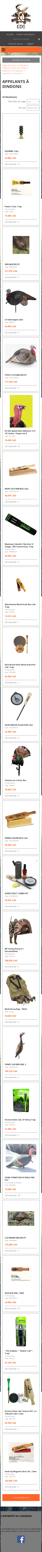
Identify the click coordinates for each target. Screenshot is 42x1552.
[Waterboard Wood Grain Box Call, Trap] (21, 585)
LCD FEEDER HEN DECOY (15, 1238)
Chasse (5, 68)
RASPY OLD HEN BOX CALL (17, 488)
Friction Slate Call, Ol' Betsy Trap (20, 1119)
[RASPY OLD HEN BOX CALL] (21, 469)
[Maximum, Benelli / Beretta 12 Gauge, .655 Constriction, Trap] (21, 525)
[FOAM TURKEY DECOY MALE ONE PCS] (21, 1158)
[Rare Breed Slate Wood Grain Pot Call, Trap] (21, 645)
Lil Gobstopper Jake (14, 319)
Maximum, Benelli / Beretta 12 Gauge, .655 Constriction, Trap (19, 545)
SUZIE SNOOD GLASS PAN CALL (19, 725)
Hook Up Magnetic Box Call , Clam (21, 1471)
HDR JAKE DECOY (12, 264)
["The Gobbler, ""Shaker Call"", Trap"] (21, 1332)
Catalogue (22, 65)
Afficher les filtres (21, 60)
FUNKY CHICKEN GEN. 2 (15, 1064)
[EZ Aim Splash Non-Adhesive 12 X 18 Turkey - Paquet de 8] (21, 411)
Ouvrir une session (26, 34)
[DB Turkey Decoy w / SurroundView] (21, 929)
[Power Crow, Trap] (21, 187)
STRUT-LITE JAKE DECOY (16, 375)
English (30, 43)
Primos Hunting (9, 209)
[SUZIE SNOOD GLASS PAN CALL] (21, 706)
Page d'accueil (9, 65)
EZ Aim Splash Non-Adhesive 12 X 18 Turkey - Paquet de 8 (20, 432)
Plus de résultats (21, 1498)
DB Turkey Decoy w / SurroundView (14, 950)
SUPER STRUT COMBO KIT (16, 893)
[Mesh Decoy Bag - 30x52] (21, 990)
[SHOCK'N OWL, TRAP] (21, 1274)
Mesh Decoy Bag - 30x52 (16, 1009)
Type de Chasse (19, 68)
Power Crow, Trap (13, 206)
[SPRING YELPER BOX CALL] (21, 819)
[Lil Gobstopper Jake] (21, 300)
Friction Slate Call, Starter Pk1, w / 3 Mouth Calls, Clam (21, 1412)
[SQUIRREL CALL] (21, 132)
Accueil (10, 34)
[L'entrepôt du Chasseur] (21, 15)
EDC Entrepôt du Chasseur (13, 1183)
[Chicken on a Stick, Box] (21, 761)
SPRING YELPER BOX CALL (16, 838)
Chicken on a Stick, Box (15, 780)
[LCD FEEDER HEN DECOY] (21, 1218)
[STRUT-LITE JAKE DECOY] (21, 356)
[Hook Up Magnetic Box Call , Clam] (21, 1452)
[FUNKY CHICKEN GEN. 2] (21, 1045)
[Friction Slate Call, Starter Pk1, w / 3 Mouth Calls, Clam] (21, 1392)
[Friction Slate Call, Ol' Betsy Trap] (21, 1100)
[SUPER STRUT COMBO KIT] (21, 874)
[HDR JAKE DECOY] (21, 245)
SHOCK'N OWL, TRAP (14, 1293)
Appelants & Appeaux (12, 70)
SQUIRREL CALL (12, 151)
